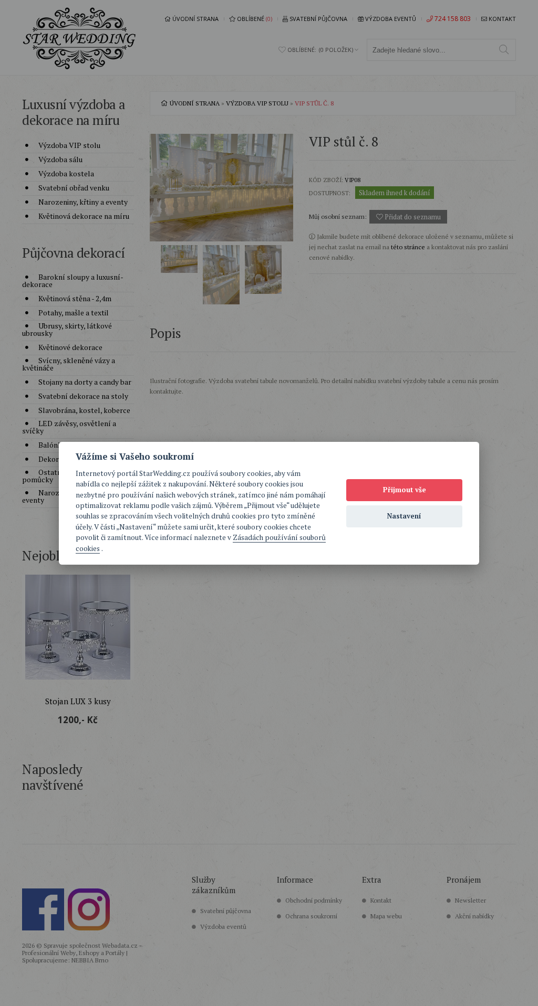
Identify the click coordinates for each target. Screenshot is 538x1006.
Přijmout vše (404, 489)
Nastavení (404, 516)
